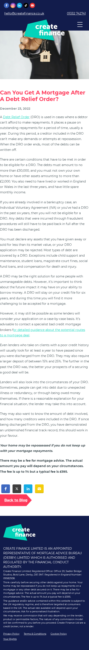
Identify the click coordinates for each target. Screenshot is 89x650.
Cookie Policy (59, 633)
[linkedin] (19, 5)
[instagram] (13, 5)
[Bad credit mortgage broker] (44, 39)
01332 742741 (76, 13)
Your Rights (10, 638)
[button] (5, 488)
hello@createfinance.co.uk (24, 13)
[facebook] (6, 5)
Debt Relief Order (16, 117)
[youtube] (32, 5)
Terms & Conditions (35, 633)
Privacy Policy (11, 633)
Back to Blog (15, 500)
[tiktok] (26, 5)
